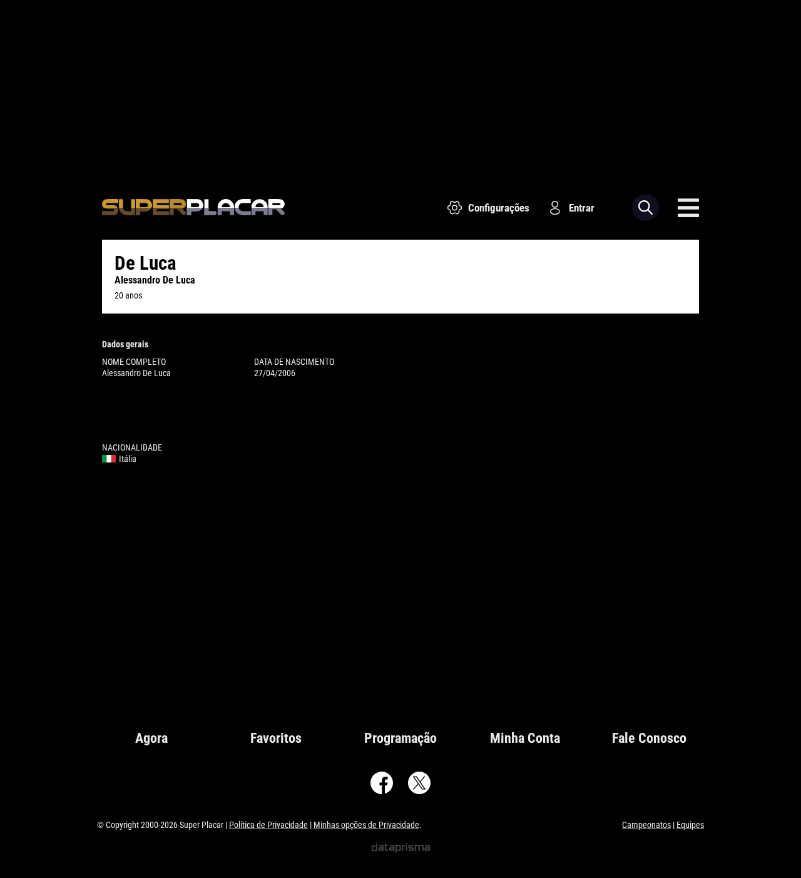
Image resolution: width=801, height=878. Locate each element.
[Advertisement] (400, 87)
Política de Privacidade (268, 825)
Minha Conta (525, 738)
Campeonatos (646, 825)
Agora (151, 738)
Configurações (498, 208)
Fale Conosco (649, 738)
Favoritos (276, 738)
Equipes (690, 825)
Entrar (581, 208)
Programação (400, 738)
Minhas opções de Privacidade (366, 825)
